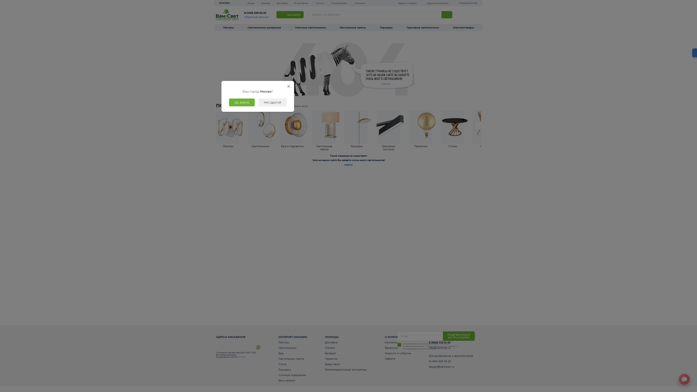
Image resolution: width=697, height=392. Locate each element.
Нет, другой (272, 102)
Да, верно (242, 102)
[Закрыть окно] (288, 86)
